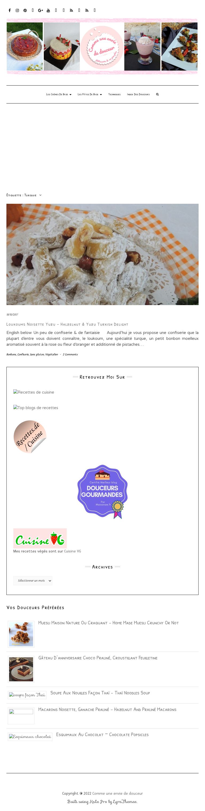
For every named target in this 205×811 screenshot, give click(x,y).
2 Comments (70, 354)
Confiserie (23, 354)
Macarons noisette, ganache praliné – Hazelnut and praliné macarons (107, 709)
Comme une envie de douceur (117, 793)
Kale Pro (98, 801)
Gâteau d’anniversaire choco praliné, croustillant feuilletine (97, 657)
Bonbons (11, 354)
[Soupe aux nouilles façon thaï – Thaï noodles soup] (29, 694)
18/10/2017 (12, 314)
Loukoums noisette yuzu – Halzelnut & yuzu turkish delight (67, 324)
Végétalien (51, 354)
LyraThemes (125, 801)
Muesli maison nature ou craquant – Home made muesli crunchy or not (108, 622)
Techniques (114, 94)
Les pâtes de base (88, 94)
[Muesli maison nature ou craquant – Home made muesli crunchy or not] (23, 634)
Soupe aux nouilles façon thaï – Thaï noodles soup (100, 692)
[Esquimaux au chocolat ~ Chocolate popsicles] (32, 736)
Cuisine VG (72, 551)
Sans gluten (37, 354)
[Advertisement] (102, 143)
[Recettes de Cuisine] (33, 392)
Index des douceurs (138, 94)
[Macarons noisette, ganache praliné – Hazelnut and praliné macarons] (23, 715)
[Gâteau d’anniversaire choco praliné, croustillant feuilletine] (23, 669)
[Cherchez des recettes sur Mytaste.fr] (35, 407)
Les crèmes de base (57, 94)
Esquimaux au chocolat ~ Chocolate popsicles (102, 734)
